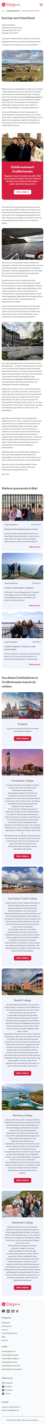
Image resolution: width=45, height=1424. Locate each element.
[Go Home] (11, 5)
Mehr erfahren (23, 192)
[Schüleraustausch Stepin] (3, 11)
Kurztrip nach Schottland (30, 11)
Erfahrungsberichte (13, 11)
